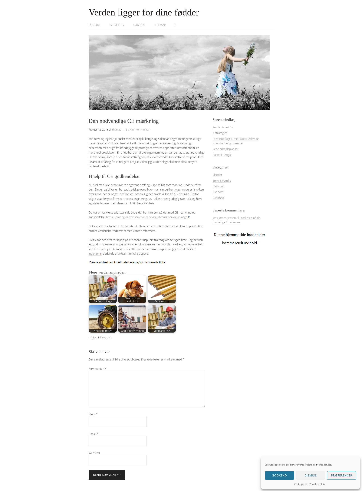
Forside (95, 25)
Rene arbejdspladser (225, 149)
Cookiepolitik (301, 484)
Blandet (217, 175)
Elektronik (106, 337)
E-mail (93, 434)
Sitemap (160, 25)
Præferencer (341, 475)
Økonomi (218, 192)
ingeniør (94, 253)
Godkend (279, 475)
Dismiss (310, 475)
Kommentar (97, 368)
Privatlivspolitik (317, 484)
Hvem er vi (117, 25)
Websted (94, 453)
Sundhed (218, 198)
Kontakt (139, 25)
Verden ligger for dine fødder (144, 12)
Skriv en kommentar (138, 129)
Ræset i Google (222, 155)
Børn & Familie (221, 180)
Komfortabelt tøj (222, 127)
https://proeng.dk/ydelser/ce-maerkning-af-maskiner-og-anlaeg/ (146, 217)
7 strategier (219, 133)
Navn (93, 414)
